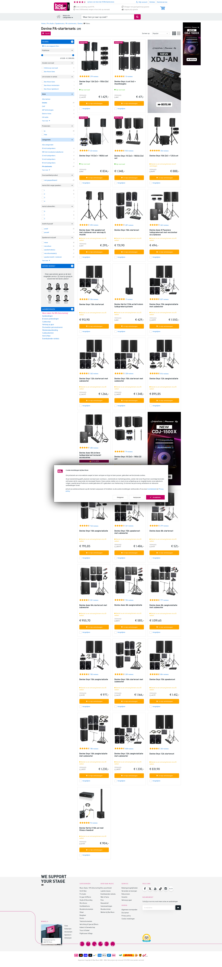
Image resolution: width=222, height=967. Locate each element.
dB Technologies (47, 110)
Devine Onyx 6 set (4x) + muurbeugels (125, 82)
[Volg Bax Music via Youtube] (155, 888)
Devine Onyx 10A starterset (126, 230)
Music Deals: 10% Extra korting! (90, 888)
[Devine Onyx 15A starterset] (94, 281)
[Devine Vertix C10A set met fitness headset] (94, 805)
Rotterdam (67, 929)
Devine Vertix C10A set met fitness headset (91, 829)
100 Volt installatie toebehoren (52, 152)
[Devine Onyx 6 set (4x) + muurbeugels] (129, 57)
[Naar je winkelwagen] (162, 7)
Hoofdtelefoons (85, 906)
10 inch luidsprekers (48, 148)
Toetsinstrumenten (86, 921)
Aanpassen (137, 497)
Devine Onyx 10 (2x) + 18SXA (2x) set (129, 156)
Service (125, 884)
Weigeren (120, 497)
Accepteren (157, 497)
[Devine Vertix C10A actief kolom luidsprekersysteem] (129, 281)
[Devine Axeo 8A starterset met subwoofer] (94, 582)
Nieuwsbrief (104, 903)
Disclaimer (125, 913)
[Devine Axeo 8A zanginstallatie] (129, 582)
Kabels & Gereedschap (87, 927)
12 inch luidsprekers (48, 155)
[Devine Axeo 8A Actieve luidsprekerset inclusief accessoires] (94, 429)
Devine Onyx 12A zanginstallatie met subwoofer (128, 754)
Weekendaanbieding (50, 330)
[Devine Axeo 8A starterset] (164, 507)
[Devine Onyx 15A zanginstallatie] (94, 656)
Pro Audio (83, 894)
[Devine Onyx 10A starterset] (129, 207)
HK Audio (45, 117)
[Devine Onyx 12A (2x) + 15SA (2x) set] (94, 57)
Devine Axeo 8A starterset (161, 531)
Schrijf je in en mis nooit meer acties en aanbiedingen (160, 901)
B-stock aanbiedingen (50, 319)
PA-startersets (47, 166)
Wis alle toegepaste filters (51, 46)
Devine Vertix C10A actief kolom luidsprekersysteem (128, 305)
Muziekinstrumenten (86, 909)
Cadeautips (46, 322)
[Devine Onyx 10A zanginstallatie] (94, 507)
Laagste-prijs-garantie (131, 9)
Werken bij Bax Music (108, 912)
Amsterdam (68, 932)
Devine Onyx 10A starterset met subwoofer (128, 680)
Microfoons (83, 903)
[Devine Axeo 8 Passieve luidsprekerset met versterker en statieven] (164, 207)
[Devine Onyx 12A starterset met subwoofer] (94, 355)
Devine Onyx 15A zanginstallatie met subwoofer (164, 305)
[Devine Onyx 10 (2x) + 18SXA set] (94, 132)
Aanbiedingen (47, 316)
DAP (43, 106)
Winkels (152, 2)
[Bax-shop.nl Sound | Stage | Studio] (62, 6)
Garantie (124, 897)
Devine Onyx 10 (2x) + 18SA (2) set (127, 457)
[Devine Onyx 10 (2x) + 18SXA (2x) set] (129, 132)
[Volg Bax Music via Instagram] (165, 888)
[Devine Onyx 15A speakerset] (164, 656)
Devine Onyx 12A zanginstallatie (164, 378)
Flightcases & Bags (86, 933)
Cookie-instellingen (128, 919)
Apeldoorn (67, 935)
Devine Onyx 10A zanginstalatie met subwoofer (93, 754)
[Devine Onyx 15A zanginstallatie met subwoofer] (164, 281)
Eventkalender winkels (50, 339)
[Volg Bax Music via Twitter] (150, 888)
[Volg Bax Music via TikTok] (160, 888)
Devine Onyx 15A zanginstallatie (93, 679)
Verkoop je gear (48, 324)
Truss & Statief (84, 930)
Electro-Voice (46, 113)
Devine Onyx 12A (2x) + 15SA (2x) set (93, 82)
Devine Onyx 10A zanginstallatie (93, 531)
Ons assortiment (106, 888)
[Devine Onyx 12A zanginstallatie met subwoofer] (129, 730)
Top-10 (47, 33)
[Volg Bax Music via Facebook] (145, 888)
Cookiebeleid (151, 489)
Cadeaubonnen (48, 333)
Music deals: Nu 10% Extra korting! (55, 313)
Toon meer (45, 121)
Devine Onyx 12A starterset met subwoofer (93, 379)
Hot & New (46, 336)
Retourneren (126, 894)
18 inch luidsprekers (48, 163)
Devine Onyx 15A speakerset (162, 679)
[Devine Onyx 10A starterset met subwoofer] (129, 656)
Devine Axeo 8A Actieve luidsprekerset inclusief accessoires (90, 454)
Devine (44, 103)
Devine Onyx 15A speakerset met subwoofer (127, 532)
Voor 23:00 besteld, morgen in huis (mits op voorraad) (93, 9)
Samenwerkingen (106, 906)
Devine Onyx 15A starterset (91, 304)
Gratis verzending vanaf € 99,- (85, 7)
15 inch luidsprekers (48, 159)
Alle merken (46, 99)
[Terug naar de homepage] (59, 16)
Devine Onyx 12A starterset (162, 753)
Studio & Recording (86, 900)
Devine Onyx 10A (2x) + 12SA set (164, 155)
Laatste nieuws (106, 891)
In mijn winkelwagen (95, 103)
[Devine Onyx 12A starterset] (164, 730)
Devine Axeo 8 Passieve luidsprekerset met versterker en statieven (163, 232)
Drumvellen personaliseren (52, 327)
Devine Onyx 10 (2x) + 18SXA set (93, 155)
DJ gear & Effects (85, 897)
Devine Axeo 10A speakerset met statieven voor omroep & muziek (92, 232)
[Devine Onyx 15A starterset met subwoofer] (129, 355)
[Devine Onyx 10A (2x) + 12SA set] (164, 132)
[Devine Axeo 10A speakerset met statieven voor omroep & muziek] (94, 207)
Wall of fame (105, 897)
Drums (82, 918)
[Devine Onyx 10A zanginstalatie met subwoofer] (94, 730)
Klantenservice (162, 2)
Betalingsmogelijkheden (130, 888)
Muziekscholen (106, 909)
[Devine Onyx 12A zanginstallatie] (164, 355)
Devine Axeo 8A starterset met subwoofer (93, 606)
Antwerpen (68, 938)
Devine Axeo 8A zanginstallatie (128, 605)
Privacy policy (126, 916)
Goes (66, 926)
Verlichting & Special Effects (89, 924)
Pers (102, 900)
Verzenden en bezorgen (129, 891)
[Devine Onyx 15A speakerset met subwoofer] (129, 507)
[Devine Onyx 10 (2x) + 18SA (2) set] (129, 429)
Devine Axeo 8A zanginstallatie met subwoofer (163, 606)
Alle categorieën (47, 145)
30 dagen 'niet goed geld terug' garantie (136, 7)
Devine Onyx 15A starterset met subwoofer (128, 379)
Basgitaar (83, 915)
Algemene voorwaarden (129, 910)
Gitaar (82, 912)
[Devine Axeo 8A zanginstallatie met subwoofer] (164, 582)
